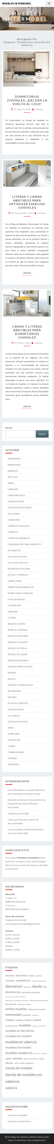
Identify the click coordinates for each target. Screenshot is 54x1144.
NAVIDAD (12, 672)
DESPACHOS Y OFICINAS (19, 568)
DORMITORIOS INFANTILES (21, 587)
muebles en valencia (20, 1042)
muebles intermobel (18, 1047)
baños (32, 975)
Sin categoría (14, 715)
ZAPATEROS (13, 764)
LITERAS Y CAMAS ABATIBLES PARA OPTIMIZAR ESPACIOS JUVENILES (27, 202)
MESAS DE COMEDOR (17, 629)
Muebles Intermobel (16, 3)
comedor (10, 980)
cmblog (39, 109)
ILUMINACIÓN (14, 605)
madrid (37, 1020)
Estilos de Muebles (16, 599)
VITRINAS (12, 758)
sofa (16, 1063)
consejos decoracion (38, 981)
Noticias (12, 678)
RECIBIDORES (14, 691)
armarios (10, 975)
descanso (27, 987)
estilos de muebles (23, 1004)
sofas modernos (27, 1063)
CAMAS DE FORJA (16, 501)
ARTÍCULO (13, 477)
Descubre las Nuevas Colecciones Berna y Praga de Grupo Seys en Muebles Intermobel (27, 803)
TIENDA (11, 746)
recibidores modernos (40, 1053)
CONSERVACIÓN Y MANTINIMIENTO (25, 544)
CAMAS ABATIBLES (16, 495)
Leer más (28, 273)
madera (10, 1020)
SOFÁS (11, 727)
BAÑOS (11, 483)
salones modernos (30, 1059)
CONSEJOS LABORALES (19, 538)
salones (17, 1058)
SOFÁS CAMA (13, 733)
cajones (39, 975)
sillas (41, 1058)
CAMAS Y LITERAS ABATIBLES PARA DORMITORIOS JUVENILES (27, 332)
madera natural (23, 1020)
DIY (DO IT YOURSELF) (18, 574)
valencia (11, 1088)
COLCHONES (14, 513)
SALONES (12, 697)
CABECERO (13, 489)
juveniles (27, 1015)
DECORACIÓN (14, 550)
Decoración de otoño (17, 556)
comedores (23, 980)
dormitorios (13, 992)
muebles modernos (19, 1053)
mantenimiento (11, 1026)
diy (45, 986)
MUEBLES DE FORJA (17, 648)
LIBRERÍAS (13, 611)
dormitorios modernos (38, 1000)
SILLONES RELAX (16, 709)
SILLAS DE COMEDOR (17, 703)
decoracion (14, 986)
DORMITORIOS (15, 581)
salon (8, 1058)
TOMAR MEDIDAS (16, 752)
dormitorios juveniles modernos (16, 1001)
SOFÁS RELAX (14, 740)
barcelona (22, 975)
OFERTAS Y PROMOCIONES (20, 685)
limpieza (35, 1015)
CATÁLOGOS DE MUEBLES (20, 507)
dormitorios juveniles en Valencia (15, 997)
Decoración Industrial (18, 562)
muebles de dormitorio (39, 1026)
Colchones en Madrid (17, 1115)
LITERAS (12, 617)
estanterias (10, 1004)
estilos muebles (16, 1009)
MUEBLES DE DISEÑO (18, 642)
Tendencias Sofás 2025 (18, 813)
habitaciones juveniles (37, 1009)
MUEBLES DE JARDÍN (18, 654)
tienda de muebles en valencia (23, 1078)
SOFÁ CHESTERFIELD (18, 721)
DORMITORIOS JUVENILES (20, 593)
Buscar (8, 427)
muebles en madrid (18, 1036)
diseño (37, 986)
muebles (25, 1025)
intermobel (13, 1014)
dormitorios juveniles (31, 992)
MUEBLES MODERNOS (18, 660)
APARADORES (14, 458)
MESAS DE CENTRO (17, 623)
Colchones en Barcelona (19, 1121)
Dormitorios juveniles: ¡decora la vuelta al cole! (27, 100)
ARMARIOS (13, 470)
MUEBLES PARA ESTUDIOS (20, 666)
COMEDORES (14, 519)
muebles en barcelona (19, 1031)
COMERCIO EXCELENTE (19, 526)
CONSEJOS (13, 532)
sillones (9, 1063)
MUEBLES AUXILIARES (18, 636)
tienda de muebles (18, 1068)
